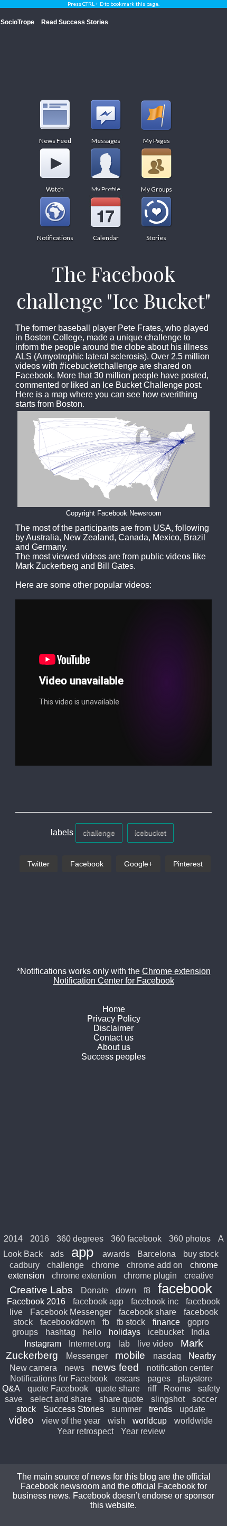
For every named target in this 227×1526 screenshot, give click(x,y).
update (192, 1409)
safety (209, 1388)
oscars (127, 1378)
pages (159, 1378)
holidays (124, 1332)
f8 (147, 1290)
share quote (121, 1399)
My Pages (156, 114)
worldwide (193, 1420)
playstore (195, 1378)
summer (126, 1409)
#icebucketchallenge (99, 365)
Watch (55, 163)
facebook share (147, 1312)
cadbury (25, 1265)
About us (113, 1047)
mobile (130, 1355)
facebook (185, 1288)
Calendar (105, 211)
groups (25, 1332)
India (200, 1332)
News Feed (55, 114)
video (21, 1420)
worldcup (150, 1420)
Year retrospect (85, 1431)
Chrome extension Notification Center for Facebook (132, 976)
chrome (105, 1265)
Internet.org (90, 1343)
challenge (99, 832)
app (82, 1252)
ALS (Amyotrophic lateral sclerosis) (81, 356)
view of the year (71, 1420)
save (14, 1399)
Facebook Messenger (70, 1312)
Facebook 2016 (36, 1301)
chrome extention (84, 1275)
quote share (118, 1388)
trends (160, 1409)
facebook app (98, 1301)
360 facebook (136, 1238)
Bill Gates (114, 565)
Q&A (11, 1388)
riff (151, 1388)
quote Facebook (57, 1388)
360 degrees (79, 1238)
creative (199, 1275)
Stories (156, 211)
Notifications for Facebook (59, 1378)
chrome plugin (150, 1275)
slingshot (168, 1399)
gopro (198, 1322)
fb (105, 1322)
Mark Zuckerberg (47, 565)
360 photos (190, 1238)
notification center (180, 1367)
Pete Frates (139, 327)
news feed (115, 1367)
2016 (39, 1238)
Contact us (113, 1037)
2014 (13, 1238)
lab (124, 1343)
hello (92, 1332)
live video (155, 1343)
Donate (94, 1290)
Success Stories (73, 1409)
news (74, 1367)
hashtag (60, 1332)
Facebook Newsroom (128, 513)
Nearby (202, 1355)
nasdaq (167, 1355)
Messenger (87, 1355)
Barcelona (156, 1254)
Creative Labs (41, 1289)
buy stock (201, 1254)
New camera (33, 1367)
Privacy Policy (113, 1018)
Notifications (55, 211)
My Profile (105, 163)
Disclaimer (113, 1028)
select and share (61, 1399)
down (126, 1290)
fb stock (131, 1322)
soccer (204, 1399)
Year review (143, 1431)
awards (116, 1254)
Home (113, 1009)
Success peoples (113, 1056)
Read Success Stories (74, 22)
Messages (105, 114)
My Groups (156, 163)
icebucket (150, 832)
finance (166, 1322)
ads (57, 1254)
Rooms (177, 1388)
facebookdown (67, 1322)
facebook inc (154, 1301)
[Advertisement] (113, 1147)
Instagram (42, 1343)
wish (116, 1420)
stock (26, 1409)
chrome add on (155, 1265)
